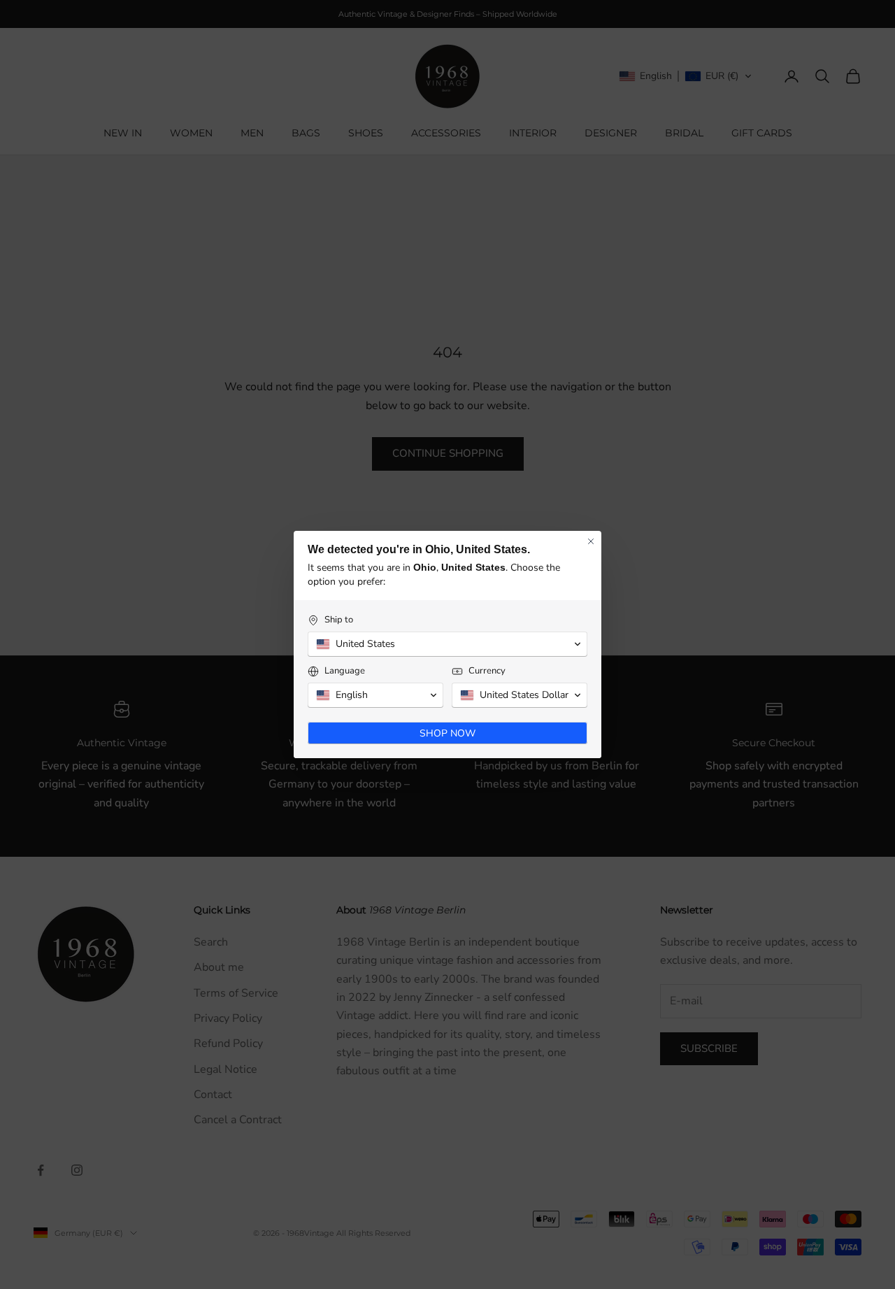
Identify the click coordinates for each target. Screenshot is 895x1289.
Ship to (338, 620)
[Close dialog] (591, 541)
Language (344, 671)
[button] (447, 644)
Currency (487, 671)
